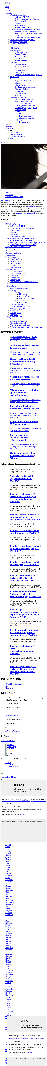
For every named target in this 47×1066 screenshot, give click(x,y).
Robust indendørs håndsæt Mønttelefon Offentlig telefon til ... (26, 407)
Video (12, 139)
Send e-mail (5, 775)
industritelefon (32, 207)
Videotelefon (14, 48)
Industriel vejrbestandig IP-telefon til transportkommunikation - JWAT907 (23, 650)
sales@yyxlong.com (12, 731)
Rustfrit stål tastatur (26, 116)
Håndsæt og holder (21, 85)
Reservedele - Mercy (8, 777)
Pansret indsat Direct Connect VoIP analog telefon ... (24, 422)
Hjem (7, 7)
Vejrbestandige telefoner (18, 42)
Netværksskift (20, 25)
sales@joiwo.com (11, 715)
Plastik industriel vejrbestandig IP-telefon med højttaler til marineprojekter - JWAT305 (24, 632)
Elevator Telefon (21, 54)
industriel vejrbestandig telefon (27, 213)
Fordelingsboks (20, 93)
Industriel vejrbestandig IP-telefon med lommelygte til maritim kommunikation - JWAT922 (23, 670)
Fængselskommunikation (19, 97)
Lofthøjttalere (19, 73)
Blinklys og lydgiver (22, 89)
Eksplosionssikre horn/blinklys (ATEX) (29, 75)
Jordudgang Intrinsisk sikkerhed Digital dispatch (27, 243)
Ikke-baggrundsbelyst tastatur (25, 87)
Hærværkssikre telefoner (19, 44)
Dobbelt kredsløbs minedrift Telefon (28, 38)
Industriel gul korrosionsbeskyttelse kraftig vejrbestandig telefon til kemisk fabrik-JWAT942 (24, 613)
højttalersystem (15, 62)
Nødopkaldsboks (21, 60)
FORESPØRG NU (8, 741)
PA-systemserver (21, 64)
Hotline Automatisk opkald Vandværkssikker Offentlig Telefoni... (22, 455)
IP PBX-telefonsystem (18, 15)
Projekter (8, 11)
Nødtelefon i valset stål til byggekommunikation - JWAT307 (21, 478)
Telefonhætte (14, 77)
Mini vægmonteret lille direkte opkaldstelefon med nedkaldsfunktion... (24, 392)
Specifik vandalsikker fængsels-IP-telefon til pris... (24, 346)
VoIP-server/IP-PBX (22, 17)
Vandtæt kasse (20, 91)
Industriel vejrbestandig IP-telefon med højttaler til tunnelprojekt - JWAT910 (23, 578)
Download (14, 132)
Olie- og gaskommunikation (25, 106)
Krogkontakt (23, 122)
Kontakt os (9, 128)
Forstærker (18, 68)
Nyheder (8, 126)
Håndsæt (18, 83)
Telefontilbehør (15, 79)
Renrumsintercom (21, 56)
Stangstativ (18, 95)
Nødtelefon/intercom (22, 52)
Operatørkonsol (20, 21)
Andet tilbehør (20, 120)
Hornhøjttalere (20, 71)
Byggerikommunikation (23, 101)
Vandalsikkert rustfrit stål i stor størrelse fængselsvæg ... (24, 378)
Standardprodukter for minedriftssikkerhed (25, 29)
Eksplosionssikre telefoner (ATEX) (22, 40)
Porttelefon (18, 58)
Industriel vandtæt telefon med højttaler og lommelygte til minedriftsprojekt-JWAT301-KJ (25, 517)
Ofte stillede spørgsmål (18, 136)
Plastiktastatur (24, 114)
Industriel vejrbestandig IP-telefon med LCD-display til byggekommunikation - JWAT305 (23, 498)
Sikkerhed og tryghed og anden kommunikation (27, 327)
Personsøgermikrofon (22, 66)
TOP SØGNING (11, 767)
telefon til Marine (7, 201)
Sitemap (8, 763)
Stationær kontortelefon (23, 27)
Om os (7, 124)
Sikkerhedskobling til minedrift (26, 31)
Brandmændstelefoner (18, 46)
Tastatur (17, 112)
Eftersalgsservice (16, 134)
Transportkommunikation (24, 99)
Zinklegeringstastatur (26, 118)
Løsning (8, 9)
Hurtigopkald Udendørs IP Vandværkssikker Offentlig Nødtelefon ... (22, 361)
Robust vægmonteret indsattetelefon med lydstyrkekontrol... (20, 437)
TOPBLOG (9, 765)
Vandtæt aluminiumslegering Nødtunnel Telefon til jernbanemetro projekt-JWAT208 (25, 594)
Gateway (18, 23)
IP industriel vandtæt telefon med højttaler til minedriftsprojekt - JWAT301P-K (25, 548)
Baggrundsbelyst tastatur (23, 81)
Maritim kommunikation (23, 104)
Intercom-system (16, 50)
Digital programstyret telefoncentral (27, 19)
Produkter (9, 13)
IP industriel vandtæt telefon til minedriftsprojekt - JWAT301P (24, 531)
